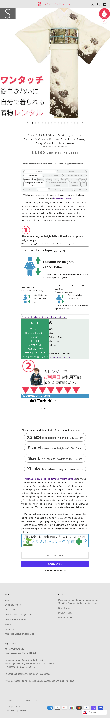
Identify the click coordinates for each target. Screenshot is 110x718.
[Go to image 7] (51, 123)
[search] (98, 4)
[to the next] (82, 122)
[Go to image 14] (74, 123)
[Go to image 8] (55, 123)
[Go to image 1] (32, 123)
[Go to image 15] (77, 123)
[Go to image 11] (64, 123)
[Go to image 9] (58, 123)
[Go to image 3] (39, 123)
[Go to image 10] (61, 123)
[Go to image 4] (42, 123)
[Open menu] (5, 4)
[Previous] (27, 122)
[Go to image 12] (68, 123)
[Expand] (104, 14)
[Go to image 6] (48, 123)
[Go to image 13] (71, 123)
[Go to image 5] (45, 123)
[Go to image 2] (35, 123)
